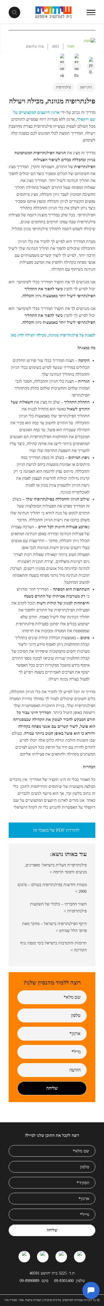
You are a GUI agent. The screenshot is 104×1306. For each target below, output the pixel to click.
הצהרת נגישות (33, 1300)
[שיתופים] (53, 12)
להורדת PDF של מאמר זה (56, 830)
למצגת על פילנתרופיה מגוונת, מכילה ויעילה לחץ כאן (53, 335)
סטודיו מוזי (10, 1300)
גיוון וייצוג (86, 87)
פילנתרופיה (63, 87)
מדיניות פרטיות (52, 1300)
